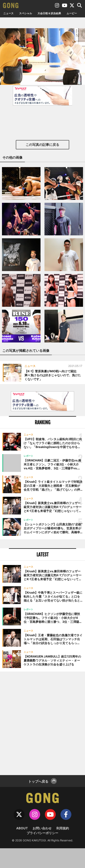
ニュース (8, 13)
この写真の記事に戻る (42, 145)
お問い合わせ (42, 828)
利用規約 (62, 828)
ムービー (72, 13)
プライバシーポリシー (42, 833)
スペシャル (25, 13)
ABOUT (22, 828)
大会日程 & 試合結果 (49, 13)
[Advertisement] (42, 722)
